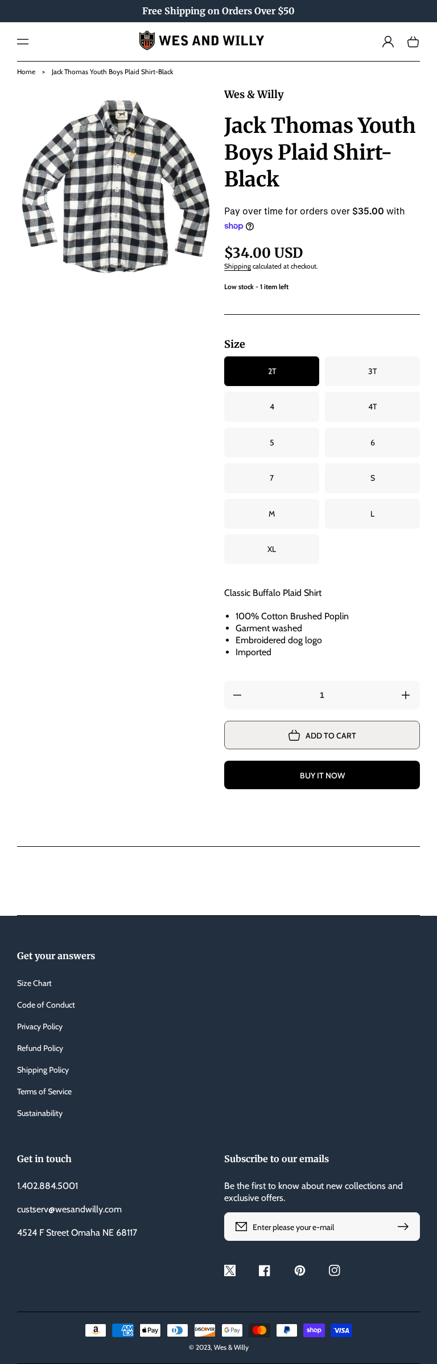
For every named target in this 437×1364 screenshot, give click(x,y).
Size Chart (34, 983)
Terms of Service (44, 1091)
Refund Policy (40, 1048)
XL (271, 549)
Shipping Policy (43, 1070)
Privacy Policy (40, 1026)
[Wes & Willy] (218, 41)
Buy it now (322, 775)
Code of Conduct (46, 1005)
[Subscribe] (405, 1226)
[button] (22, 41)
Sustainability (40, 1113)
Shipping (237, 266)
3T (372, 371)
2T (272, 371)
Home (26, 71)
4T (372, 406)
